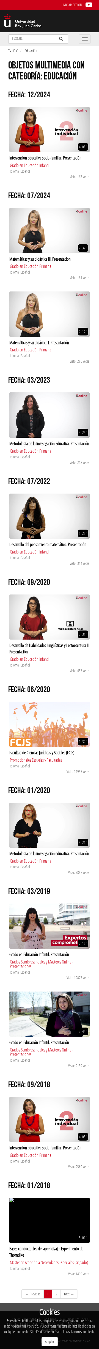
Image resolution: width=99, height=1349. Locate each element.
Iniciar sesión (72, 4)
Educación (31, 50)
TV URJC (13, 50)
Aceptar (49, 1341)
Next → (69, 1293)
